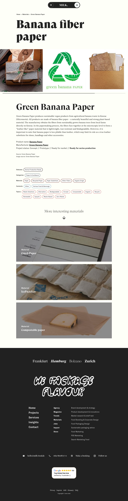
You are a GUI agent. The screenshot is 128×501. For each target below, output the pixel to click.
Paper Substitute (52, 181)
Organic (87, 192)
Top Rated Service (61, 473)
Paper (26, 181)
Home (18, 14)
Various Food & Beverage (41, 186)
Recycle (97, 192)
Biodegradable (54, 192)
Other (27, 186)
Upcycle (37, 197)
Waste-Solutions (28, 192)
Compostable (77, 192)
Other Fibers (66, 181)
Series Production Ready (33, 170)
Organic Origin (79, 181)
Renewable (26, 197)
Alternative (42, 192)
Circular (66, 192)
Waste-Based (48, 197)
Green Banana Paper (38, 145)
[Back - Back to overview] (51, 5)
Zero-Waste (60, 197)
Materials (25, 14)
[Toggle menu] (77, 5)
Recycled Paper (38, 181)
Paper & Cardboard (32, 175)
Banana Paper (36, 142)
